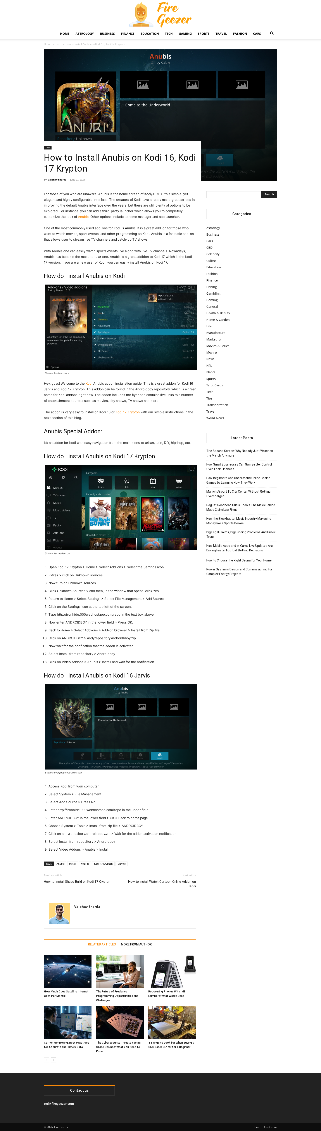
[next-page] (53, 1060)
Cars (257, 33)
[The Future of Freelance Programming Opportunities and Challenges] (120, 971)
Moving (211, 352)
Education (150, 33)
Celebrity (212, 254)
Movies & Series (218, 346)
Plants (210, 372)
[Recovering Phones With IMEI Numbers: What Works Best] (172, 971)
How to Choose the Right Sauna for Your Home (239, 560)
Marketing (213, 339)
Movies (121, 863)
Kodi (89, 383)
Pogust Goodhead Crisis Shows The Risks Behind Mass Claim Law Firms (240, 507)
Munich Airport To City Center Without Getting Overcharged (238, 494)
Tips (209, 398)
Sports (203, 33)
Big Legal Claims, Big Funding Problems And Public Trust (241, 534)
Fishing (211, 287)
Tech (169, 33)
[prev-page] (46, 1060)
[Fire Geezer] (160, 14)
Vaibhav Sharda (57, 179)
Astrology (85, 33)
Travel (221, 33)
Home (64, 33)
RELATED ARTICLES (102, 944)
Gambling (213, 293)
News (210, 359)
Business (107, 33)
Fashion (240, 33)
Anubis (83, 217)
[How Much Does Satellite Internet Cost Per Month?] (67, 971)
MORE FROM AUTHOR (136, 944)
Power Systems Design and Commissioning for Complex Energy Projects (239, 572)
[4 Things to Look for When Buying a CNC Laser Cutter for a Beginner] (172, 1022)
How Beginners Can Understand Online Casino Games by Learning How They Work (238, 480)
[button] (272, 34)
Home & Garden (218, 320)
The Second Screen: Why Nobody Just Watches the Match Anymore (239, 453)
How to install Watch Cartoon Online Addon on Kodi (162, 884)
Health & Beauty (218, 313)
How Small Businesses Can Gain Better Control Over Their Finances (239, 467)
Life (209, 326)
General (212, 306)
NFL (209, 365)
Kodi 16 (85, 863)
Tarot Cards (214, 385)
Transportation (217, 405)
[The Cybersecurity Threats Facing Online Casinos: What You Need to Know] (120, 1022)
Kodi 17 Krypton (128, 412)
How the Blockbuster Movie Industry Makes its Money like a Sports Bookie (238, 521)
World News (215, 418)
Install (72, 863)
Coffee (211, 261)
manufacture (215, 333)
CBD (209, 247)
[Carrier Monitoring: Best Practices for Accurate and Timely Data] (67, 1022)
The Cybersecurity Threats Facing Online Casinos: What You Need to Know (118, 1047)
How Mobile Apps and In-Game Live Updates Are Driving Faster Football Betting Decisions (239, 548)
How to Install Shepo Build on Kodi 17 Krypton (77, 882)
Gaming (185, 33)
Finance (128, 33)
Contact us (270, 1127)
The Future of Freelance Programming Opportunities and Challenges (117, 996)
